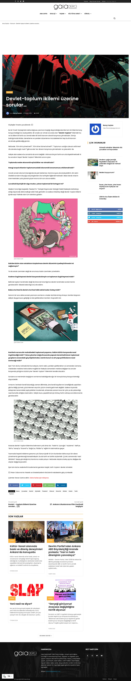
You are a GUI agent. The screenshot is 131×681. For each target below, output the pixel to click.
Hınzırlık (58, 491)
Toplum (11, 494)
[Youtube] (23, 1)
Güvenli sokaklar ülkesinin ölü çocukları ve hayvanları (110, 148)
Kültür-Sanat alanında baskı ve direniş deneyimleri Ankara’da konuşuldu (26, 549)
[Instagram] (18, 1)
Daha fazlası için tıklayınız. (39, 478)
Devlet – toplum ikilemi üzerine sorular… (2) (22, 505)
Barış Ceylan (17, 113)
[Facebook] (15, 1)
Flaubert (45, 491)
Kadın (70, 491)
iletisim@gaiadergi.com (53, 671)
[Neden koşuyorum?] (93, 175)
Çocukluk (24, 491)
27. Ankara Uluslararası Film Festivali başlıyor (66, 505)
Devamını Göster (45, 636)
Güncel (12, 23)
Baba (18, 491)
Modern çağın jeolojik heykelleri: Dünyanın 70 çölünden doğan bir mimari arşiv (110, 163)
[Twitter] (21, 1)
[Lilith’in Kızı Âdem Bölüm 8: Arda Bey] (93, 199)
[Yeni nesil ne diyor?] (26, 589)
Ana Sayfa (5, 23)
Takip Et (118, 213)
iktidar (65, 491)
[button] (114, 18)
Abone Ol (118, 221)
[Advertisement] (65, 39)
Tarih (75, 491)
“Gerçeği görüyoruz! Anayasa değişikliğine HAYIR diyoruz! (61, 606)
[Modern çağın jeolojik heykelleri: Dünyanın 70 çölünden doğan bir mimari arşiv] (93, 162)
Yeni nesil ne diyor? (21, 603)
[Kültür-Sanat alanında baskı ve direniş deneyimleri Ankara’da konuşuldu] (26, 532)
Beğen (119, 209)
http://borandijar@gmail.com (111, 128)
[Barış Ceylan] (8, 113)
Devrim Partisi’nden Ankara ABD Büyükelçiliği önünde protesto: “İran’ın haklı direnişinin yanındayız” (64, 551)
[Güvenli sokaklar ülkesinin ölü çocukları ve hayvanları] (93, 150)
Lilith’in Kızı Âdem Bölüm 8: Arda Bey (109, 198)
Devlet (31, 491)
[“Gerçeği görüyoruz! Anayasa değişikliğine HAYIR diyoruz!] (65, 589)
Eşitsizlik (37, 491)
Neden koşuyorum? (106, 172)
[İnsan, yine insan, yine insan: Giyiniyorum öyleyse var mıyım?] (93, 187)
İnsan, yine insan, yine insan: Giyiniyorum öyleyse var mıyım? (110, 187)
